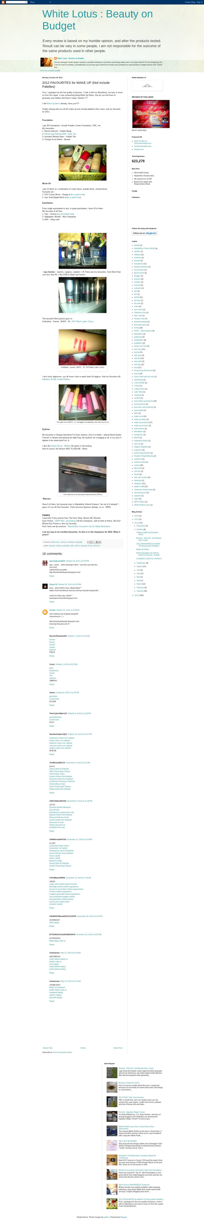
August (140, 566)
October (140, 529)
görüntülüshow (55, 717)
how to (136, 374)
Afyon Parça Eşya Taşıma (59, 771)
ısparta (52, 647)
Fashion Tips (139, 319)
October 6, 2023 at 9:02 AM (66, 664)
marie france (139, 429)
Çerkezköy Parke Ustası (59, 846)
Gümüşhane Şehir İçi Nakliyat (61, 851)
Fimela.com (139, 149)
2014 (137, 516)
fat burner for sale (56, 822)
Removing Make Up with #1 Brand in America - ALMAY (148, 554)
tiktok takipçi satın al (57, 941)
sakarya (52, 678)
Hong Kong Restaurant (143, 370)
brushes (137, 279)
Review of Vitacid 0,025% (129, 1083)
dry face (137, 300)
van (50, 676)
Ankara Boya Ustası (57, 784)
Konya (52, 642)
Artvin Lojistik (54, 858)
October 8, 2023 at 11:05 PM (67, 693)
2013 (137, 519)
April (139, 580)
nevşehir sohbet (55, 904)
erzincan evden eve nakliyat (60, 746)
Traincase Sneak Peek (143, 490)
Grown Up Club (140, 346)
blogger (137, 276)
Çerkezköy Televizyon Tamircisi (62, 781)
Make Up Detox (53, 103)
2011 (137, 595)
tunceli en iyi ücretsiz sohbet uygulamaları (66, 889)
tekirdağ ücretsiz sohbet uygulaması (64, 887)
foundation (138, 334)
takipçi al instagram (57, 987)
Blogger (124, 1217)
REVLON (96, 546)
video (136, 499)
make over (138, 416)
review (136, 465)
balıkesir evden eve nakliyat (60, 743)
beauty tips (138, 264)
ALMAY (137, 251)
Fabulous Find (140, 313)
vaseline (137, 496)
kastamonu (53, 671)
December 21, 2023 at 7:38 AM (78, 878)
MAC (72, 546)
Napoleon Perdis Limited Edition (56, 379)
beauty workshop (141, 267)
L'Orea (136, 386)
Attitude (137, 255)
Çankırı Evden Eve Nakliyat (60, 820)
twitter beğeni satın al (58, 990)
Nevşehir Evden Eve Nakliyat (61, 779)
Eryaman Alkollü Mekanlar (60, 807)
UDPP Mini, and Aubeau (65, 521)
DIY (135, 294)
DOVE (136, 297)
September (141, 563)
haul (136, 367)
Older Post (118, 1048)
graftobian (66, 546)
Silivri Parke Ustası (57, 774)
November (141, 526)
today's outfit (139, 486)
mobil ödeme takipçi (57, 967)
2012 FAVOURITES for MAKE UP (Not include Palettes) (148, 545)
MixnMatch (138, 432)
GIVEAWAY (138, 340)
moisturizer (138, 435)
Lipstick (137, 398)
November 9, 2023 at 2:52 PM (78, 763)
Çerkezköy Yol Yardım (58, 848)
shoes (136, 474)
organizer (138, 450)
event (136, 306)
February (140, 588)
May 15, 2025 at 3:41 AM (71, 981)
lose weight (138, 410)
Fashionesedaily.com (142, 146)
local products (139, 404)
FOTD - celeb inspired (143, 331)
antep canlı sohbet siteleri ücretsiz (63, 884)
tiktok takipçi (54, 923)
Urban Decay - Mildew (60, 446)
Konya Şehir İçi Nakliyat (59, 863)
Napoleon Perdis (86, 546)
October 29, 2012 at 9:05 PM (77, 561)
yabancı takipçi (55, 995)
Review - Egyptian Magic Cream (132, 1112)
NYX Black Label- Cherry (82, 321)
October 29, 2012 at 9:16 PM (69, 584)
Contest (137, 285)
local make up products (143, 401)
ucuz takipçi (54, 964)
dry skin (137, 303)
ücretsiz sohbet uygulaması (60, 892)
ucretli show (54, 699)
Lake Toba (138, 392)
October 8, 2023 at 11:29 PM (79, 713)
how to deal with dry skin (144, 377)
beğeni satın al (55, 962)
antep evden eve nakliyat (59, 740)
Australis (52, 546)
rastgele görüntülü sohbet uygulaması (64, 894)
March (139, 584)
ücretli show (54, 720)
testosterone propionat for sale (61, 812)
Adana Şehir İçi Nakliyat (59, 769)
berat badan (139, 270)
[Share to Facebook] (97, 542)
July (138, 570)
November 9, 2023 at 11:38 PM (79, 801)
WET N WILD (139, 502)
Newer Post (47, 1048)
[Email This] (88, 542)
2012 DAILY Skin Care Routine (131, 1097)
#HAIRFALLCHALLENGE (144, 248)
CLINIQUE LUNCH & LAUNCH (148, 559)
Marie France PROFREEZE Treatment (134, 1185)
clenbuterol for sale (57, 827)
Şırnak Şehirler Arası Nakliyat (61, 853)
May (139, 577)
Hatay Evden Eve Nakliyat (59, 789)
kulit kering (138, 380)
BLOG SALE (139, 273)
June (139, 573)
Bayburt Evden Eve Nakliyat (60, 815)
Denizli (52, 640)
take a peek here (77, 194)
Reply (51, 576)
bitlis (51, 668)
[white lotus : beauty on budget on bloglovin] (145, 235)
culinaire (137, 288)
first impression (140, 325)
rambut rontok (139, 462)
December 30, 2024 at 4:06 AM (88, 934)
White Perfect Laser (142, 505)
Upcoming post (140, 493)
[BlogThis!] (91, 542)
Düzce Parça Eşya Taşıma (60, 786)
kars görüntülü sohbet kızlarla (61, 899)
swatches (138, 483)
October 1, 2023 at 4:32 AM (79, 636)
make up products (141, 422)
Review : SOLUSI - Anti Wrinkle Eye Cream (136, 1068)
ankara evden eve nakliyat (60, 748)
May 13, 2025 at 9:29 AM (71, 953)
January (140, 591)
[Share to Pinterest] (99, 542)
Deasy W (53, 584)
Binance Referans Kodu (59, 817)
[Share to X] (94, 542)
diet (135, 291)
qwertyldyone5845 (57, 561)
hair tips (137, 364)
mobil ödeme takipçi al (58, 959)
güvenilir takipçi (55, 998)
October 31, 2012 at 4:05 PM (67, 610)
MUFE (77, 546)
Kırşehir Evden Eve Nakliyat (60, 776)
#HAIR (136, 245)
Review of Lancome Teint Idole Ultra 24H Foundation (140, 1170)
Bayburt (52, 650)
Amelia (52, 610)
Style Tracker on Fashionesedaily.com (142, 142)
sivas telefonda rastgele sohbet (62, 897)
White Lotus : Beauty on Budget (70, 58)
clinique (59, 546)
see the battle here (65, 214)
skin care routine (141, 477)
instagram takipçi (56, 992)
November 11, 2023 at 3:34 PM (79, 839)
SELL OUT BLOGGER (128, 1141)
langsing (137, 395)
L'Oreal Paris (139, 389)
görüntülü (53, 696)
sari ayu (137, 471)
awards (137, 261)
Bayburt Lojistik (55, 861)
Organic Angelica (141, 447)
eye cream (138, 310)
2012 (137, 523)
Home (83, 1048)
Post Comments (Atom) (62, 1052)
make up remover (141, 426)
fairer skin (138, 316)
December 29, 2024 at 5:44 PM (89, 916)
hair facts (137, 355)
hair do (137, 352)
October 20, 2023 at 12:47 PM (80, 734)
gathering (138, 337)
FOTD (136, 328)
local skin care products (143, 407)
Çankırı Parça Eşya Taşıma (60, 866)
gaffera (106, 1217)
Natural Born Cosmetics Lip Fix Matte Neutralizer (89, 526)
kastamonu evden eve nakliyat (61, 738)
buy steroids (54, 810)
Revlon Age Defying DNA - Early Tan (60, 134)
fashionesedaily (140, 322)
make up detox (140, 419)
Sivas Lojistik (54, 856)
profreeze (138, 459)
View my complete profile (50, 71)
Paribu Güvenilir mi (57, 825)
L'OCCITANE (139, 383)
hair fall (137, 358)
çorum (52, 673)
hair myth (138, 361)
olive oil (137, 444)
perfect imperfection (142, 453)
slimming (137, 480)
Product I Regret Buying (143, 456)
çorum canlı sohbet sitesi (59, 902)
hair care (137, 349)
